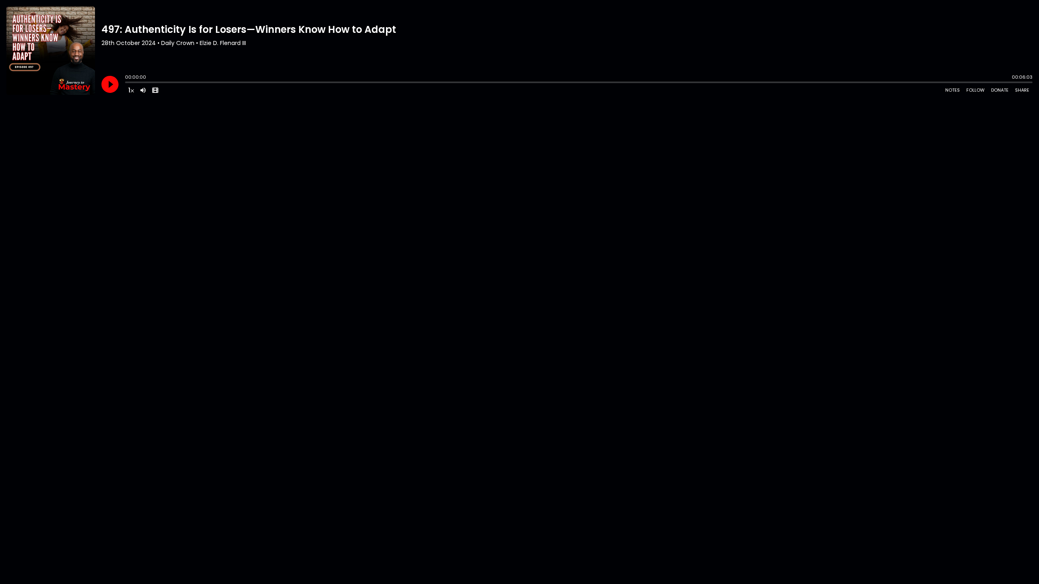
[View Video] (155, 90)
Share (1022, 90)
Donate (1000, 90)
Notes (952, 90)
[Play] (110, 84)
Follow (975, 90)
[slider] (127, 83)
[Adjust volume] (143, 90)
